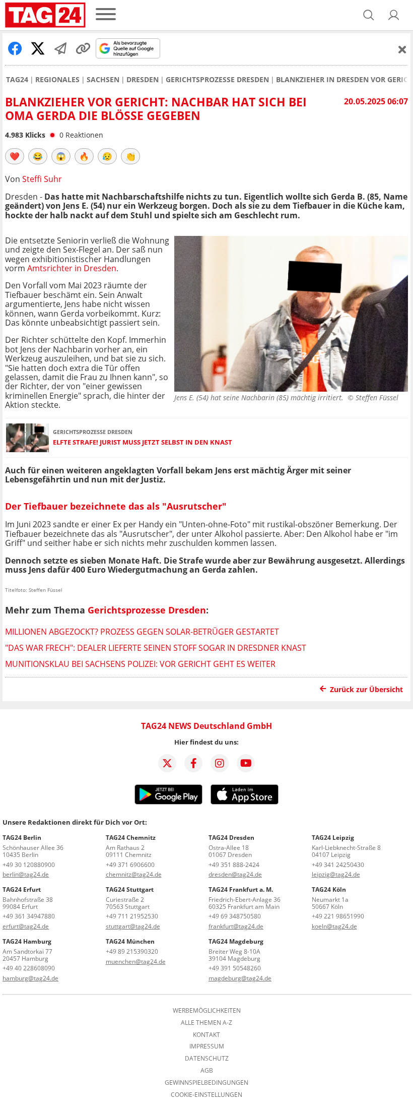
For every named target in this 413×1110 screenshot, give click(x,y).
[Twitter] (167, 763)
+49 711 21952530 (132, 916)
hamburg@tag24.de (30, 978)
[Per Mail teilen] (60, 48)
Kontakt (206, 1034)
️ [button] (15, 156)
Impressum (206, 1046)
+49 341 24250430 (338, 864)
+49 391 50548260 (235, 968)
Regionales (57, 80)
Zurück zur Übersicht (366, 689)
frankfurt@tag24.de (236, 926)
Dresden (142, 80)
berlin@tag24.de (26, 874)
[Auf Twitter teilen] (38, 48)
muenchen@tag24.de (136, 961)
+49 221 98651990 (338, 916)
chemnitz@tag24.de (134, 874)
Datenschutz (207, 1058)
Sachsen (103, 80)
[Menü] (106, 15)
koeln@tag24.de (334, 926)
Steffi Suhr (42, 178)
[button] (393, 15)
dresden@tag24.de (235, 874)
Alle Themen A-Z (206, 1022)
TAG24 (17, 80)
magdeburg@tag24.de (240, 978)
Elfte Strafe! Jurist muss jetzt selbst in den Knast (142, 442)
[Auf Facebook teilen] (15, 48)
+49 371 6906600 (130, 864)
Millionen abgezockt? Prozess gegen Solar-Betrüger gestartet (142, 631)
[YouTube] (246, 763)
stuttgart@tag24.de (133, 926)
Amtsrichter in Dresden (71, 268)
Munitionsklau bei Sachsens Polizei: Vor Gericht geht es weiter (140, 663)
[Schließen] (402, 49)
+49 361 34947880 (29, 916)
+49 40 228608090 (29, 968)
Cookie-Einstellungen (206, 1094)
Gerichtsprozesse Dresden (217, 80)
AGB (206, 1070)
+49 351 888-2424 (234, 864)
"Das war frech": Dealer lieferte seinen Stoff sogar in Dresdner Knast (155, 647)
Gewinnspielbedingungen (206, 1082)
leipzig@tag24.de (336, 874)
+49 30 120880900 (29, 864)
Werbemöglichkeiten (207, 1010)
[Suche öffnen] (368, 15)
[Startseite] (45, 15)
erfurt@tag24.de (26, 926)
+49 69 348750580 (235, 916)
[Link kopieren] (83, 48)
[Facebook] (193, 763)
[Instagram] (220, 763)
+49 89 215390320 (132, 951)
